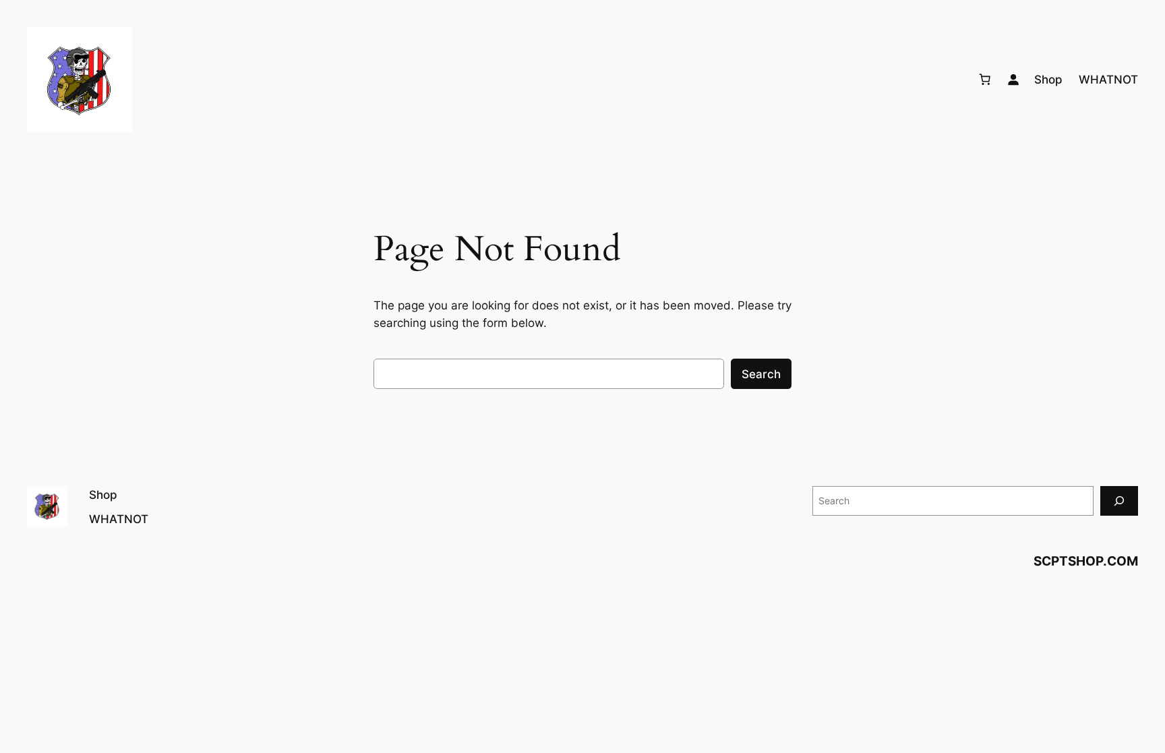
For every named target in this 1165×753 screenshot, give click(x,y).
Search (761, 374)
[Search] (1119, 500)
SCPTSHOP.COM (1086, 561)
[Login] (1013, 79)
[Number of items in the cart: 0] (985, 79)
